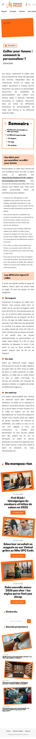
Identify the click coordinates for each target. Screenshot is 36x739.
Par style (11, 142)
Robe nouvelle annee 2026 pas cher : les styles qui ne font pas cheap (18, 592)
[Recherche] (29, 4)
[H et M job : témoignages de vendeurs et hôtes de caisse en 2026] (17, 481)
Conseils (12, 45)
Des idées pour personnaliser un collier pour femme (17, 131)
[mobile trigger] (3, 4)
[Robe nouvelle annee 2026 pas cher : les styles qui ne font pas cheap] (17, 570)
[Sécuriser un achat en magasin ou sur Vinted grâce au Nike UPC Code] (18, 527)
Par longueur (12, 138)
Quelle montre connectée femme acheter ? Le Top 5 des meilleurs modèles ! (17, 657)
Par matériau (12, 145)
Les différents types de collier (16, 135)
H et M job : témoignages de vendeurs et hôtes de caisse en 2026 (18, 502)
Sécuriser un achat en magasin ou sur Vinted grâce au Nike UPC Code (18, 547)
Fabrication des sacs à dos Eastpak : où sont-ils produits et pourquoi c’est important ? (15, 709)
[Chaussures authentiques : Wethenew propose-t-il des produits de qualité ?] (18, 670)
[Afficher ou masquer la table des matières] (30, 124)
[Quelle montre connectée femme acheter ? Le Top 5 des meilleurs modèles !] (17, 641)
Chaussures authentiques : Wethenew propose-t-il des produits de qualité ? (15, 683)
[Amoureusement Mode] (14, 4)
